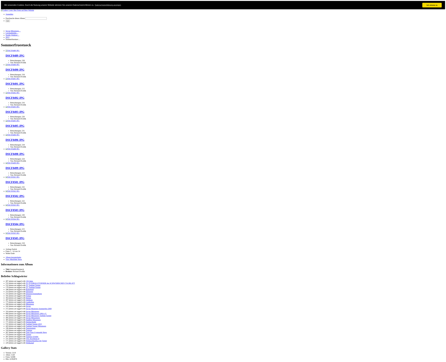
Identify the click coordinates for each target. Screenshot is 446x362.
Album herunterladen (13, 257)
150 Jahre (29, 281)
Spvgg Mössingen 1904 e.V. (36, 314)
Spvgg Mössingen (32, 311)
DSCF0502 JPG (15, 196)
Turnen (28, 334)
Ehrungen (29, 292)
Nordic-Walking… (12, 35)
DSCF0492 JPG (15, 97)
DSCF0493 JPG (15, 111)
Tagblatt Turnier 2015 (34, 324)
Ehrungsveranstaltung (34, 294)
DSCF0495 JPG (15, 125)
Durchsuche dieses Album (15, 18)
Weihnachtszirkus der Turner (36, 341)
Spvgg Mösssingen (33, 318)
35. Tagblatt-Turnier (33, 287)
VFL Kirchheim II (32, 339)
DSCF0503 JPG (15, 210)
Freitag (28, 296)
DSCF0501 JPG (15, 182)
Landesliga (30, 302)
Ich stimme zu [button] (432, 5)
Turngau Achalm (32, 337)
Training (29, 330)
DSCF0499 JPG (15, 167)
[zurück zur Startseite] (17, 10)
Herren (28, 298)
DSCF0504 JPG (15, 224)
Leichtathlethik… (12, 33)
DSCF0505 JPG (15, 238)
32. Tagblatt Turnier (33, 285)
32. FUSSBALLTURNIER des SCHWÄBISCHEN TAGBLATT (50, 283)
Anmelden (9, 14)
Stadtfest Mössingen (33, 320)
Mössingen (30, 304)
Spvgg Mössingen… (13, 31)
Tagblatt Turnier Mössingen (36, 326)
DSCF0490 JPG (15, 69)
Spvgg (28, 306)
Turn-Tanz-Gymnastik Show (36, 332)
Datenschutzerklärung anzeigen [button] (108, 5)
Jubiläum (29, 300)
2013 (7, 37)
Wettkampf (30, 343)
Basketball (30, 290)
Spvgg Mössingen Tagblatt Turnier (38, 316)
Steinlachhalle (31, 322)
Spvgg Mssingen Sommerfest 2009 (39, 309)
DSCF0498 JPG (15, 153)
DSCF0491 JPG (15, 83)
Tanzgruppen (31, 328)
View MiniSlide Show (14, 259)
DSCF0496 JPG (15, 139)
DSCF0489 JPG (15, 55)
